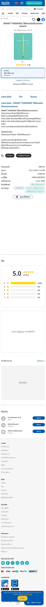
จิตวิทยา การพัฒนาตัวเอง (35, 188)
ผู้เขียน (3, 465)
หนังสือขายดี (5, 447)
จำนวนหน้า (5, 166)
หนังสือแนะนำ (5, 454)
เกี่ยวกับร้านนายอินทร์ (8, 537)
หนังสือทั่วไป (19, 188)
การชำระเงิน (5, 512)
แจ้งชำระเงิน (5, 519)
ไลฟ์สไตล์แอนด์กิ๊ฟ (7, 497)
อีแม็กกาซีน (35, 13)
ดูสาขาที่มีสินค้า (25, 197)
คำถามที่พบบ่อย (6, 523)
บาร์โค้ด (4, 177)
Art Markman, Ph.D (23, 30)
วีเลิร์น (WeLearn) (37, 184)
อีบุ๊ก (17, 13)
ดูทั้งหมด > (41, 361)
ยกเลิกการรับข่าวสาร (7, 526)
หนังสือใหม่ (4, 450)
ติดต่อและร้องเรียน (7, 540)
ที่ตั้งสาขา (4, 551)
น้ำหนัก (4, 173)
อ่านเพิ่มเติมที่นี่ (28, 594)
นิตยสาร (25, 13)
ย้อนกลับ (5, 18)
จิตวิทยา (10, 155)
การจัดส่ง (4, 515)
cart (22, 3)
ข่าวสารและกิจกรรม (7, 469)
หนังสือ (10, 13)
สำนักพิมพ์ (4, 461)
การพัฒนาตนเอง (24, 155)
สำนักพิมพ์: (5, 184)
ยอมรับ (22, 598)
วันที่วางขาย (6, 181)
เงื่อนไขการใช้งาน (6, 544)
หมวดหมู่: (5, 188)
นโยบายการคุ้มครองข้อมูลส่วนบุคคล (12, 548)
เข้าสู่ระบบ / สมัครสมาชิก (34, 3)
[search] (3, 9)
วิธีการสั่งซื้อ (5, 508)
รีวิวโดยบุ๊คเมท (5, 472)
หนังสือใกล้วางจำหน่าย (8, 458)
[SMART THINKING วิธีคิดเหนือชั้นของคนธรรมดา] (38, 19)
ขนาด (3, 170)
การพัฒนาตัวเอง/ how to (35, 191)
